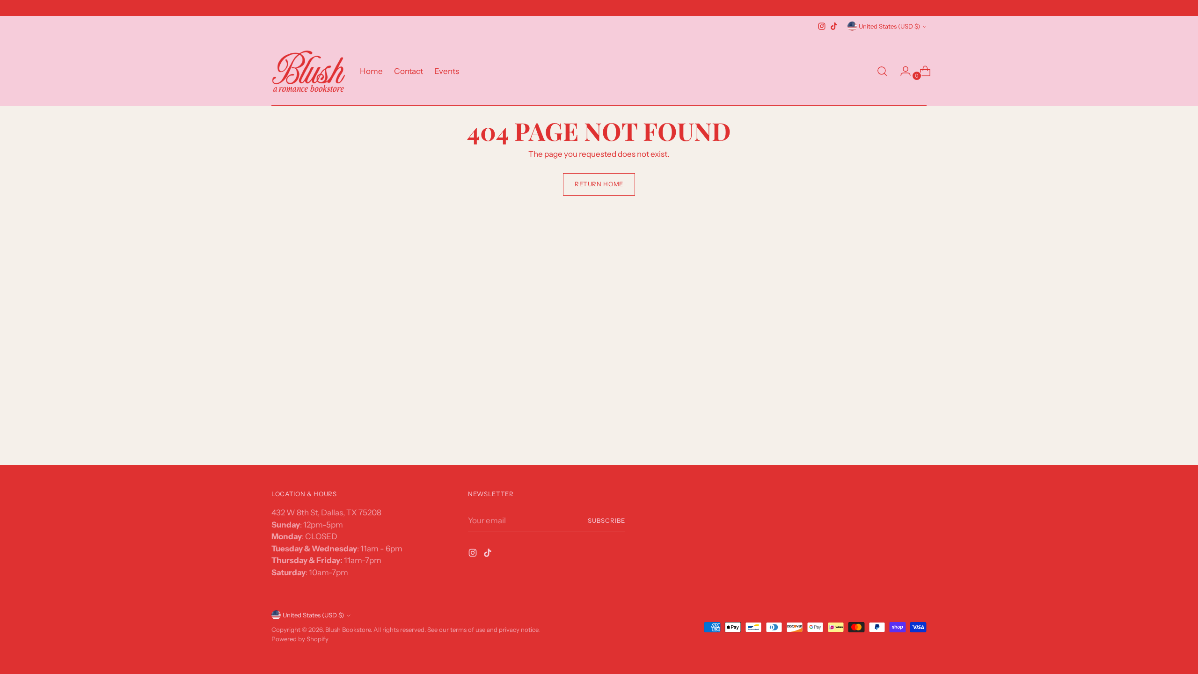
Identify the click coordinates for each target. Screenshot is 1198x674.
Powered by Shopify (300, 639)
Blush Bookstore (348, 629)
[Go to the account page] (901, 71)
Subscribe (606, 520)
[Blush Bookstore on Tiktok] (834, 26)
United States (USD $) (889, 26)
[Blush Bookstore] (308, 71)
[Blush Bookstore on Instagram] (822, 26)
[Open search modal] (882, 71)
